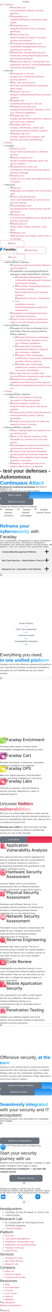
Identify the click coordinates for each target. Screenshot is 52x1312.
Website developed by (10, 1305)
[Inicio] (8, 250)
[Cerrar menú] (12, 257)
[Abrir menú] (12, 243)
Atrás (35, 250)
